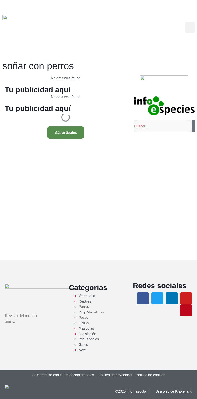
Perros (84, 307)
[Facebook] (143, 298)
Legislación (87, 334)
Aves (83, 350)
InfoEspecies (89, 339)
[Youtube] (186, 298)
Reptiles (85, 301)
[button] (190, 27)
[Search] (193, 126)
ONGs (84, 323)
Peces (84, 317)
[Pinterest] (186, 310)
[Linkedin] (172, 298)
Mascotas (86, 328)
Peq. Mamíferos (91, 312)
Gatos (83, 345)
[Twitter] (157, 298)
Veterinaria (87, 296)
